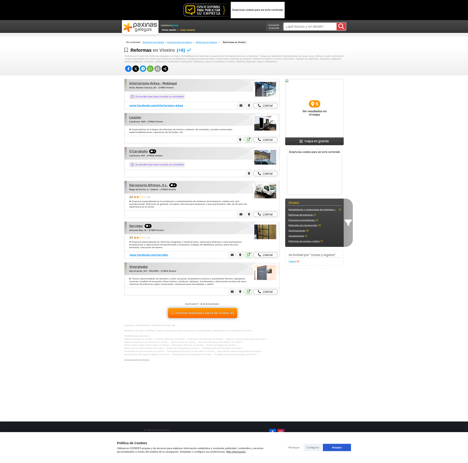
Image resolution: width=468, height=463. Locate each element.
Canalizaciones (296, 236)
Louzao (135, 117)
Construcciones (296, 230)
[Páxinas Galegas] (140, 27)
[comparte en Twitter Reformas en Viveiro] (135, 68)
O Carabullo (138, 151)
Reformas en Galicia (206, 42)
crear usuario (187, 30)
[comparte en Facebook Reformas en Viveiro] (128, 68)
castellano (166, 25)
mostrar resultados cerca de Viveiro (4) (204, 313)
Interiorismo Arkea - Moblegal (153, 83)
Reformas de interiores (300, 215)
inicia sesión (169, 30)
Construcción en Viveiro (136, 359)
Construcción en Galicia (179, 42)
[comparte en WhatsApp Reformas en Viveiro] (150, 68)
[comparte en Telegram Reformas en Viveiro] (143, 68)
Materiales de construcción (302, 225)
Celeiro (292, 261)
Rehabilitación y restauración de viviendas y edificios (313, 209)
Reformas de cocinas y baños (304, 241)
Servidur (136, 226)
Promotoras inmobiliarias (301, 220)
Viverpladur (138, 267)
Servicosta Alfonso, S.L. (148, 185)
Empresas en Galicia (153, 42)
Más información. (236, 451)
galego (174, 25)
